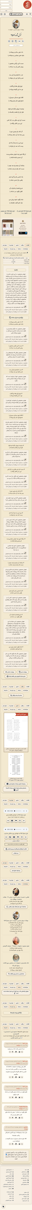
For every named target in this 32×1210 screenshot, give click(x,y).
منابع (11, 1196)
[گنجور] (27, 4)
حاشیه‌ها (6, 249)
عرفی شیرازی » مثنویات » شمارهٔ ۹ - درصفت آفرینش (16, 946)
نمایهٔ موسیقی (24, 1178)
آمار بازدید (10, 1194)
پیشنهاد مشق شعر (16, 870)
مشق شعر (5, 245)
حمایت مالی (24, 1199)
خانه (26, 1170)
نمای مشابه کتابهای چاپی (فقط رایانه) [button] (17, 676)
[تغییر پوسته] (3, 1206)
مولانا (22, 30)
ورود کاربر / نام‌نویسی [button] (17, 14)
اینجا (13, 817)
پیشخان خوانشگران (7, 1184)
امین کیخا (25, 1044)
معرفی (25, 1192)
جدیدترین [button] (7, 1032)
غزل (13, 260)
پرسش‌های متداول (23, 1194)
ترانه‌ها (19, 249)
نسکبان (10, 1188)
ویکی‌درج (13, 261)
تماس (10, 1198)
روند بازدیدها (12, 249)
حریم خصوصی (9, 1200)
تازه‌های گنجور (24, 1184)
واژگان (22, 245)
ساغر (11, 1174)
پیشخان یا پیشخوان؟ (7, 1186)
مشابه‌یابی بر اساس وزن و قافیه (17, 974)
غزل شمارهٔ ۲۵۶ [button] (22, 815)
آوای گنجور (9, 1182)
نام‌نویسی (8, 1153)
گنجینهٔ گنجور (9, 1178)
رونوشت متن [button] (24, 672)
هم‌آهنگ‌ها (25, 249)
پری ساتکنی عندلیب (9, 833)
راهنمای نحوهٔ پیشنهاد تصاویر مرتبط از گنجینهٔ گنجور (16, 789)
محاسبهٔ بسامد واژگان (17, 695)
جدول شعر (24, 1174)
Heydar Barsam (23, 1107)
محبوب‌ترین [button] (14, 1032)
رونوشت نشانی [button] (10, 672)
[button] (30, 14)
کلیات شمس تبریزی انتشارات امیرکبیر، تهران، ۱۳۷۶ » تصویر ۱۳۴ (16, 779)
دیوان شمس (17, 30)
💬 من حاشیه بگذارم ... (16, 1038)
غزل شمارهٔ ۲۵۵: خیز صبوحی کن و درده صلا (8, 212)
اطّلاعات (27, 245)
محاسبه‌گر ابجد (8, 1180)
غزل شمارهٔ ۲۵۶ (16, 35)
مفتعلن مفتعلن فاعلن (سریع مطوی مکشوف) (14, 258)
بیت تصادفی (24, 1172)
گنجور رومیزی (9, 1172)
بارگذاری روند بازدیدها (16, 1013)
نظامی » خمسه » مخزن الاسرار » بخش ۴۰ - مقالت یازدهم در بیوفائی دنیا (16, 898)
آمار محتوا (25, 1201)
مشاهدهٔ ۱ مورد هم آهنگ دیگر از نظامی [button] (17, 907)
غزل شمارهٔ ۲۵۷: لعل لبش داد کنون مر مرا (24, 212)
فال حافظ (25, 1176)
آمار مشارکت (9, 1192)
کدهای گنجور (9, 1170)
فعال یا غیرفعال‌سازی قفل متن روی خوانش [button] (17, 849)
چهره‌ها (25, 1196)
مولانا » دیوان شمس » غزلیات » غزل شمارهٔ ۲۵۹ (16, 921)
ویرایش (9, 312)
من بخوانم (16, 853)
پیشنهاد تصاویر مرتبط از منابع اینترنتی (17, 784)
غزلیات (10, 30)
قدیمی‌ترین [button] (16, 1034)
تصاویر (17, 245)
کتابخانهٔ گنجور (9, 1176)
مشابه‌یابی (24, 1182)
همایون (25, 1127)
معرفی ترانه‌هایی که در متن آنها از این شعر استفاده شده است (16, 992)
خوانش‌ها (11, 245)
